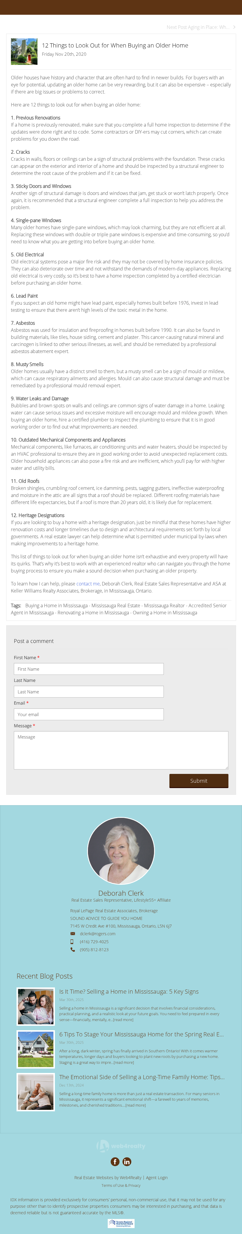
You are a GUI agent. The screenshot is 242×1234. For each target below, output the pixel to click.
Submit (198, 780)
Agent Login (157, 1177)
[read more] (123, 1019)
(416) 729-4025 (94, 941)
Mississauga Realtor (164, 605)
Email (21, 703)
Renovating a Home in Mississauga (93, 612)
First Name (27, 657)
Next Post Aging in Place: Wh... (198, 27)
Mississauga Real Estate (115, 605)
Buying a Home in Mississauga (56, 605)
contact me (88, 583)
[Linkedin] (126, 1161)
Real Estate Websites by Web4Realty (107, 1177)
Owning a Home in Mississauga (165, 612)
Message (24, 725)
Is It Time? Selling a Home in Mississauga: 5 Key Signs (129, 991)
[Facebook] (115, 1161)
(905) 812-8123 (94, 949)
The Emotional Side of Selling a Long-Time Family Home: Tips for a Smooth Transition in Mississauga (142, 1077)
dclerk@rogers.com (97, 933)
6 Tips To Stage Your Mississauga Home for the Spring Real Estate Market (142, 1034)
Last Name (24, 680)
